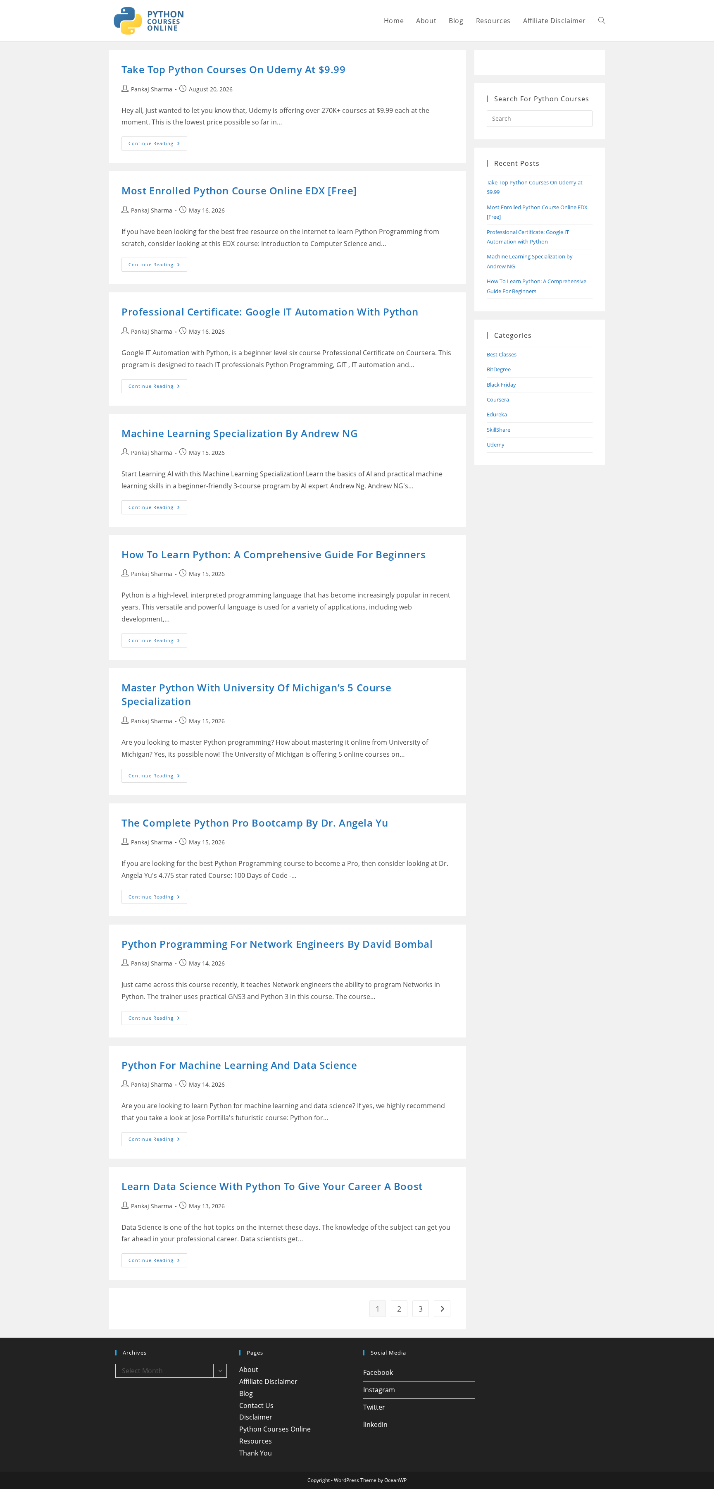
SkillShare (498, 429)
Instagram (379, 1389)
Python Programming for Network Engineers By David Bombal (277, 944)
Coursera (498, 399)
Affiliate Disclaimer (268, 1381)
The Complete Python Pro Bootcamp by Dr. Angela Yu (254, 822)
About (248, 1369)
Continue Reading (158, 145)
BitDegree (499, 369)
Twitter (374, 1407)
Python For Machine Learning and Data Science (239, 1065)
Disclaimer (255, 1417)
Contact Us (256, 1405)
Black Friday (501, 384)
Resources (255, 1441)
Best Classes (501, 354)
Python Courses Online (275, 1429)
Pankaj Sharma (151, 89)
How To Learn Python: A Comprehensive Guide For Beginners (273, 554)
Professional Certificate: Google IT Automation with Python (270, 311)
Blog (246, 1393)
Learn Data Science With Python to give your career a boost (272, 1186)
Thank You (255, 1453)
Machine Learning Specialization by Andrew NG (239, 433)
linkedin (375, 1424)
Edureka (497, 414)
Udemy (496, 444)
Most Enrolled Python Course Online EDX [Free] (239, 190)
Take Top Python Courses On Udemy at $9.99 (233, 69)
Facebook (378, 1372)
